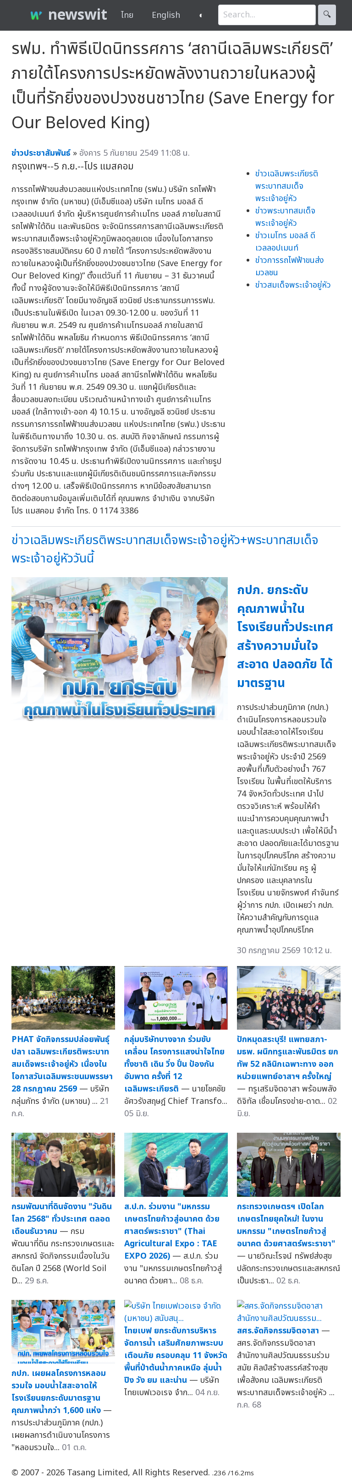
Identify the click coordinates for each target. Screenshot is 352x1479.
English (166, 15)
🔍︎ (327, 15)
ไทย (127, 15)
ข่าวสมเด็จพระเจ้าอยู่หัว (293, 285)
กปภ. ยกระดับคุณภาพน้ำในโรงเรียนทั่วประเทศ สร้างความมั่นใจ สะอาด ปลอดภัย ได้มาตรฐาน (285, 637)
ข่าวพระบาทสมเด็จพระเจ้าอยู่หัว (285, 217)
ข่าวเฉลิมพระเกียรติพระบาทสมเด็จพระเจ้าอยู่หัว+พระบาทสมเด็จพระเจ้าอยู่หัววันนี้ (165, 549)
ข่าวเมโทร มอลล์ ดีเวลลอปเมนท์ (285, 241)
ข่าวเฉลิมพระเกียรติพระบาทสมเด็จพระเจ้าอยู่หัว (286, 186)
